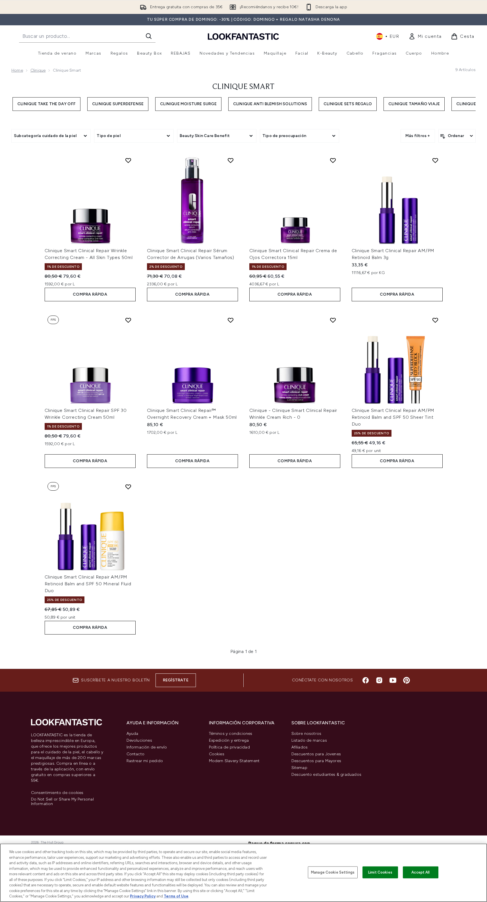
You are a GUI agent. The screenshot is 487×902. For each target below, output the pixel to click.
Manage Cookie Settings (333, 872)
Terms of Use (176, 896)
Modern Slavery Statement (234, 760)
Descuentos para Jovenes (316, 754)
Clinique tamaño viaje (414, 103)
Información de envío (147, 747)
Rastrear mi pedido (145, 760)
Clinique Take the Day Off (46, 103)
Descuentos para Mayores (316, 760)
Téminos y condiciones (230, 733)
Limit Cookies (380, 872)
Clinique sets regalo (348, 103)
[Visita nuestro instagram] (379, 680)
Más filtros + (417, 135)
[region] (243, 872)
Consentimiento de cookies (57, 793)
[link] (425, 36)
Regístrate (175, 680)
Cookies (216, 754)
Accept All (420, 872)
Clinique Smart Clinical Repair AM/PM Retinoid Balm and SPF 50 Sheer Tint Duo (393, 417)
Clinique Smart (243, 87)
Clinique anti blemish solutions (270, 103)
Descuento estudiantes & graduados (326, 774)
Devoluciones (139, 740)
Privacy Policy (143, 896)
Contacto (136, 754)
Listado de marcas (309, 740)
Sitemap (299, 767)
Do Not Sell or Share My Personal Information (62, 801)
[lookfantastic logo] (243, 36)
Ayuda (132, 733)
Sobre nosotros (306, 733)
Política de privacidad (229, 747)
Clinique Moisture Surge (188, 103)
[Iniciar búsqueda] (148, 36)
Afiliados (299, 747)
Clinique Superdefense (118, 103)
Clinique (38, 70)
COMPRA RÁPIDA (90, 294)
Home (17, 70)
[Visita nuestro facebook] (365, 680)
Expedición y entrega (229, 740)
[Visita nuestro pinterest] (406, 680)
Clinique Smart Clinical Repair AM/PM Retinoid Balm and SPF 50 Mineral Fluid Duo (88, 583)
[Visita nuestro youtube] (393, 680)
